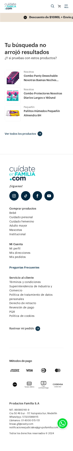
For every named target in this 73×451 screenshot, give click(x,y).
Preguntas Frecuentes (24, 267)
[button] (52, 6)
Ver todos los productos (20, 134)
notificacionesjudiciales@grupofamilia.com (33, 427)
